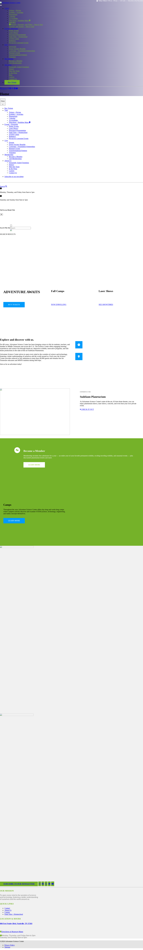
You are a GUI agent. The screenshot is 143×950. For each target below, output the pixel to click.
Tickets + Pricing (15, 10)
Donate (11, 142)
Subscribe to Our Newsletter (135, 1)
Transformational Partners (18, 55)
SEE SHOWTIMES (106, 304)
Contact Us (13, 79)
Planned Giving (14, 53)
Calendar (12, 16)
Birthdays (12, 41)
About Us (7, 65)
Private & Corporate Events (18, 43)
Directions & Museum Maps (12, 932)
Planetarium (13, 14)
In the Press (13, 73)
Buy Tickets (12, 82)
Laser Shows (13, 33)
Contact (7, 908)
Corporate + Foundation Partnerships (22, 51)
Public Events (14, 31)
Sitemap (7, 947)
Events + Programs (11, 29)
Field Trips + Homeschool (18, 37)
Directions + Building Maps (19, 20)
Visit (6, 110)
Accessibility (13, 18)
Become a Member (15, 61)
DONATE (12, 47)
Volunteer (12, 57)
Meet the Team (14, 71)
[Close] (11, 226)
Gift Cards (122, 1)
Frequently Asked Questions (19, 67)
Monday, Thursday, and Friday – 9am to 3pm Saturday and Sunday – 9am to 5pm (26, 25)
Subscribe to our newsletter (14, 177)
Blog (10, 75)
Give (6, 45)
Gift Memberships (15, 63)
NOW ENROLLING (58, 304)
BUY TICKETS (14, 305)
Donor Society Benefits (17, 49)
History (11, 69)
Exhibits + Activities (16, 12)
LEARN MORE (34, 465)
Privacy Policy (9, 945)
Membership (8, 59)
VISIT (6, 8)
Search (4, 88)
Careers (11, 77)
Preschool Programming (17, 35)
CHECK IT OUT (87, 409)
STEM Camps (14, 39)
